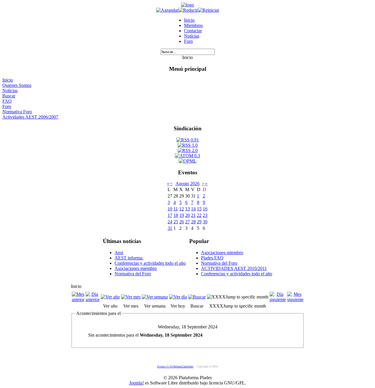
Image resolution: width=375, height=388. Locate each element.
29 (199, 221)
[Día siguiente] (278, 299)
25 (175, 221)
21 (193, 215)
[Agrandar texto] (167, 10)
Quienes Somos (16, 85)
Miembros (193, 25)
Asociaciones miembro (136, 268)
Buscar (8, 95)
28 (193, 221)
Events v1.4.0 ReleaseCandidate (175, 366)
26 (181, 221)
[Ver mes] (131, 296)
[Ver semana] (155, 296)
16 (205, 208)
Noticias (10, 90)
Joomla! (136, 382)
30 (205, 221)
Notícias (191, 35)
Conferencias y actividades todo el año (150, 263)
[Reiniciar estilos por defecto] (208, 10)
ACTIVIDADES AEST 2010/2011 (234, 268)
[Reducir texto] (188, 10)
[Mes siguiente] (295, 299)
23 (205, 215)
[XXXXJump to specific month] (237, 296)
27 (187, 221)
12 (181, 208)
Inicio (189, 20)
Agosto (182, 183)
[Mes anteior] (78, 299)
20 (187, 215)
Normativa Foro (17, 111)
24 (170, 221)
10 (170, 208)
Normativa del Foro (133, 273)
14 (193, 208)
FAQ (7, 101)
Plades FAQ (212, 257)
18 (175, 215)
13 (187, 208)
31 (170, 228)
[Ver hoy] (178, 296)
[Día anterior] (93, 299)
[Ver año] (110, 296)
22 (199, 215)
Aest (119, 252)
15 (199, 208)
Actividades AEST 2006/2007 (30, 116)
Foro (188, 41)
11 (175, 208)
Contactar (193, 30)
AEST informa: (129, 257)
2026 (195, 183)
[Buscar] (197, 296)
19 (181, 215)
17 (170, 215)
